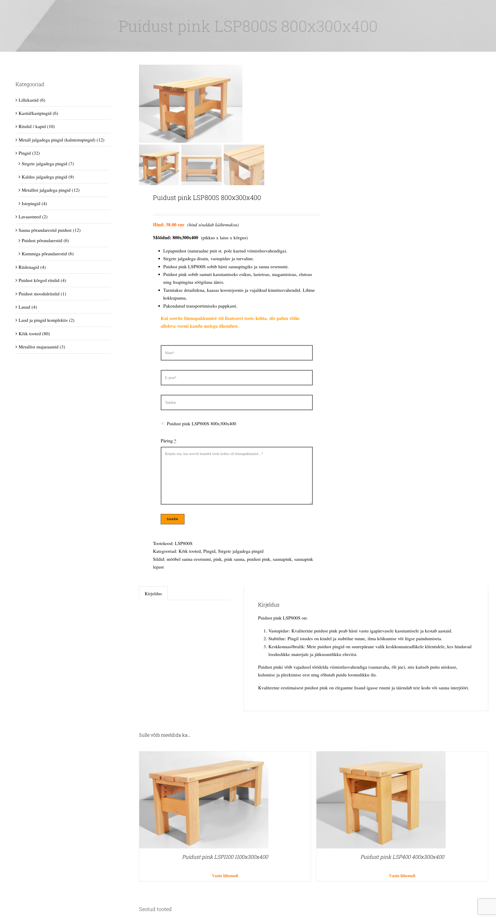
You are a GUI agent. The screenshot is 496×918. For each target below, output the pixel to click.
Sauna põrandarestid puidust (45, 230)
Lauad (24, 307)
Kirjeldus (153, 593)
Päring (168, 440)
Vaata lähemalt (225, 875)
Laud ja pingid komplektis (43, 320)
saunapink (282, 559)
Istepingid (31, 203)
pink (217, 559)
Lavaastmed (30, 216)
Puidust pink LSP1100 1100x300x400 (225, 856)
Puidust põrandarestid (42, 240)
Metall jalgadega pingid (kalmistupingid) (57, 140)
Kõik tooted (190, 551)
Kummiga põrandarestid (44, 253)
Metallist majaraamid (38, 347)
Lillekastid (28, 100)
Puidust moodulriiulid (39, 293)
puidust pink (258, 559)
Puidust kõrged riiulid (39, 280)
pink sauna (234, 559)
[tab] (153, 593)
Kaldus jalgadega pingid (44, 177)
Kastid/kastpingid (35, 113)
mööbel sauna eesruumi (189, 559)
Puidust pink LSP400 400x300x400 (402, 856)
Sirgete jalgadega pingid (241, 551)
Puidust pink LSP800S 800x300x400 (201, 423)
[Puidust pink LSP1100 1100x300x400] (203, 755)
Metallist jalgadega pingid (46, 190)
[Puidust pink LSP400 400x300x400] (381, 755)
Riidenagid (29, 267)
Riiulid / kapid (32, 126)
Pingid (209, 551)
